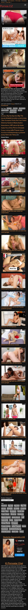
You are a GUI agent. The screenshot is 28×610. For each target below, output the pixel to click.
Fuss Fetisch (23, 120)
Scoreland (4, 132)
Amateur (4, 116)
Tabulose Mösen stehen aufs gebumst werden (13, 475)
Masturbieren (5, 125)
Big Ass (9, 116)
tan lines (20, 110)
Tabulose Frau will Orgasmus (8, 326)
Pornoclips (18, 0)
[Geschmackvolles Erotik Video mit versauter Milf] (14, 428)
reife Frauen (15, 130)
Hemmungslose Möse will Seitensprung (11, 363)
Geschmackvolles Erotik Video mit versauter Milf (13, 437)
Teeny (14, 134)
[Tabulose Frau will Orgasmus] (14, 318)
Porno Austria (11, 0)
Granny (4, 122)
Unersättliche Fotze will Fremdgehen (10, 401)
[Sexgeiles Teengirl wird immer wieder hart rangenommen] (14, 202)
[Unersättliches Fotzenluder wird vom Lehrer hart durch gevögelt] (14, 222)
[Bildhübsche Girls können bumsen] (14, 336)
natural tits (16, 125)
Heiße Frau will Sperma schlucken (10, 155)
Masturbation (22, 108)
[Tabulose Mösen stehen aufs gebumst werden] (14, 466)
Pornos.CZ (6, 6)
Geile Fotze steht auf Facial (8, 419)
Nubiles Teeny (13, 112)
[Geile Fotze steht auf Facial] (14, 410)
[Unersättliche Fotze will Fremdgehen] (14, 392)
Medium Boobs (5, 110)
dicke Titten (5, 511)
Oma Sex (8, 2)
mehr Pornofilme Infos (6, 101)
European (9, 108)
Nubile (22, 125)
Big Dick (14, 116)
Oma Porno (13, 127)
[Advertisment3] (14, 262)
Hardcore (10, 123)
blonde (3, 118)
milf (11, 125)
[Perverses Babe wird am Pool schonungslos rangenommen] (14, 164)
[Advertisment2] (14, 78)
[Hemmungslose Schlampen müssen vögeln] (14, 280)
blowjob (8, 118)
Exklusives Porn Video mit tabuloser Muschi (12, 193)
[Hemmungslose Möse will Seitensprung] (14, 354)
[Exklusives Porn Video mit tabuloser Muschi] (14, 184)
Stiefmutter (8, 135)
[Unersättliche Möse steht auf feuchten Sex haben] (14, 446)
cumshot (20, 118)
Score (22, 130)
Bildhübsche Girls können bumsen (10, 345)
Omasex (21, 127)
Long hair (15, 108)
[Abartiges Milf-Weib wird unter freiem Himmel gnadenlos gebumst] (14, 242)
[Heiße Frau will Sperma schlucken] (14, 146)
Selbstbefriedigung (14, 132)
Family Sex (15, 120)
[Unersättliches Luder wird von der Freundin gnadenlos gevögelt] (14, 298)
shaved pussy (13, 110)
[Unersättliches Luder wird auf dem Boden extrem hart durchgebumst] (14, 484)
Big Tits (20, 116)
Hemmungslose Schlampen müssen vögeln (12, 289)
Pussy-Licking (5, 130)
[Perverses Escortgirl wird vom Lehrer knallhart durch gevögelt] (14, 372)
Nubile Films (5, 128)
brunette (14, 118)
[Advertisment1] (14, 58)
